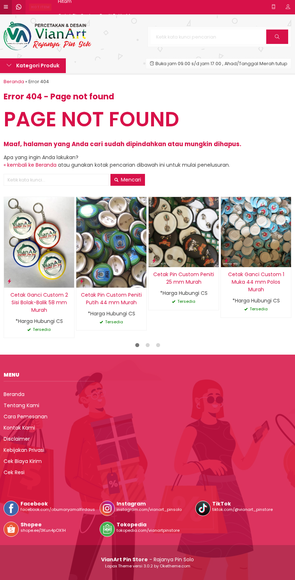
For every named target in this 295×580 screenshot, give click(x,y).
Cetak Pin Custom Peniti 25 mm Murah (183, 278)
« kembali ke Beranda (30, 164)
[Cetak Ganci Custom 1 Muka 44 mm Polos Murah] (256, 231)
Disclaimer (17, 438)
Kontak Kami (19, 427)
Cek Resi (14, 472)
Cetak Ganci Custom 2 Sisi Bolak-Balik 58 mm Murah (39, 302)
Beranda (14, 394)
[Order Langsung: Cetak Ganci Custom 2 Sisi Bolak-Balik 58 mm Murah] (9, 280)
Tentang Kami (21, 405)
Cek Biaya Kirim (23, 461)
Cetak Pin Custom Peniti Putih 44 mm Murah (111, 298)
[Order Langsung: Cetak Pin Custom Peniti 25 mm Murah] (154, 260)
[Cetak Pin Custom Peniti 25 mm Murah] (184, 231)
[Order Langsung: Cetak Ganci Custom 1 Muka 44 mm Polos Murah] (226, 260)
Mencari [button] (130, 179)
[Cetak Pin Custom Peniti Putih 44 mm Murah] (111, 242)
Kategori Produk (37, 65)
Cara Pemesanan (25, 416)
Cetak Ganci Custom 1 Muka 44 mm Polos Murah (256, 282)
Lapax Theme (118, 566)
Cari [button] (277, 43)
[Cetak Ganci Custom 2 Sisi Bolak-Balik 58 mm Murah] (39, 242)
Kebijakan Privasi (24, 450)
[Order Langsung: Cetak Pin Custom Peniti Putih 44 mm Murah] (81, 280)
